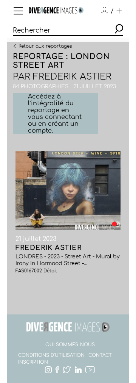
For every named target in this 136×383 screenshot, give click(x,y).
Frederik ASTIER (72, 77)
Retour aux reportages (45, 46)
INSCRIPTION (33, 362)
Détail (50, 271)
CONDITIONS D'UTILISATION (51, 355)
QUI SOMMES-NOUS (70, 344)
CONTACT (100, 355)
